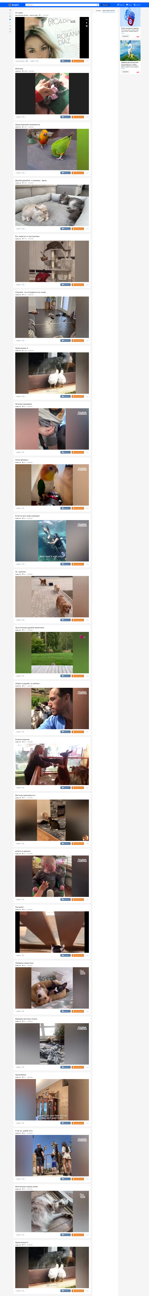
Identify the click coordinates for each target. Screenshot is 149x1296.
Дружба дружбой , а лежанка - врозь (31, 180)
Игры (130, 5)
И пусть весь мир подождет (27, 516)
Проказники (20, 1075)
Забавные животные (24, 963)
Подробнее (125, 36)
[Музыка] (10, 22)
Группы (138, 5)
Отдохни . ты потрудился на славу (30, 292)
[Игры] (10, 31)
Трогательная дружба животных (29, 628)
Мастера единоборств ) (25, 795)
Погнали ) (19, 907)
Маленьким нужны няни (26, 1187)
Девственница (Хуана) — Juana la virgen (26, 15)
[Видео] (10, 19)
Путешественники (23, 404)
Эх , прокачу (20, 572)
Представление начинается (27, 125)
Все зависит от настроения (27, 236)
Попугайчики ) (21, 460)
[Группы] (10, 25)
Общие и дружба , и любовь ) (27, 683)
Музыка (121, 5)
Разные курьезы (22, 739)
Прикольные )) (21, 348)
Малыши (19, 69)
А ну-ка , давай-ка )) (23, 1131)
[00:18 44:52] (52, 37)
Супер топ (18, 71)
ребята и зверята (22, 851)
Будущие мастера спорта (26, 1019)
